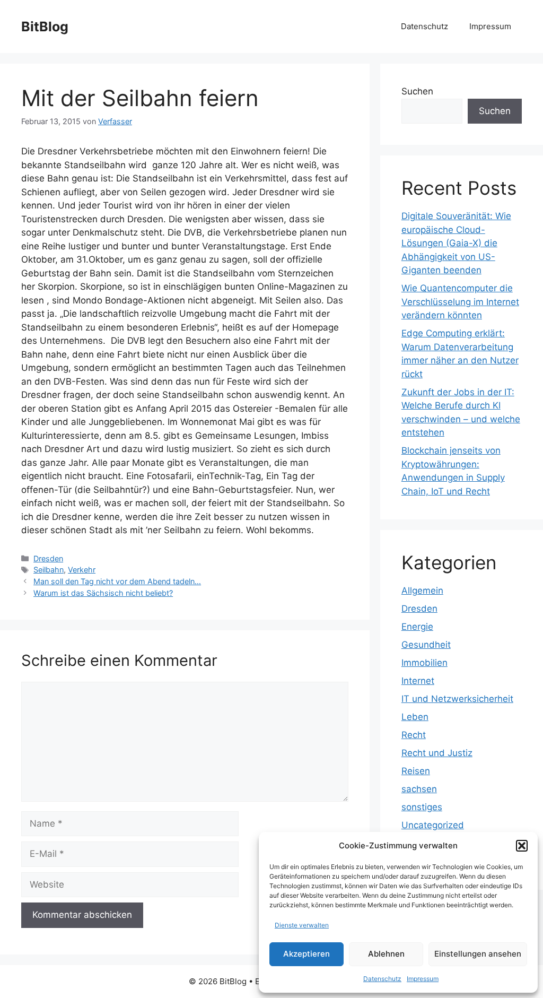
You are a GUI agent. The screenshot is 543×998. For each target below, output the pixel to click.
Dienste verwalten (302, 925)
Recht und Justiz (436, 753)
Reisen (415, 771)
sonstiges (421, 807)
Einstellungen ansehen (477, 954)
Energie (417, 626)
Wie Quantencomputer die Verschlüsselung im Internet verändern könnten (460, 301)
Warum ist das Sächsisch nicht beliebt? (103, 592)
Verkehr (81, 569)
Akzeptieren (306, 954)
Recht (413, 735)
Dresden (48, 558)
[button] (521, 845)
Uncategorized (432, 825)
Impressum (423, 979)
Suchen (417, 91)
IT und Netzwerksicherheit (457, 698)
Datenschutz (382, 979)
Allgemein (422, 590)
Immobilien (424, 662)
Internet (417, 680)
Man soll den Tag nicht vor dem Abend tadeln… (117, 581)
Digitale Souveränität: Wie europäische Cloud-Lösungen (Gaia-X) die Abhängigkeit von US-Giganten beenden (456, 243)
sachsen (419, 789)
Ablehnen (386, 954)
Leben (414, 716)
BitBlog (44, 26)
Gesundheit (426, 644)
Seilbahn (48, 569)
